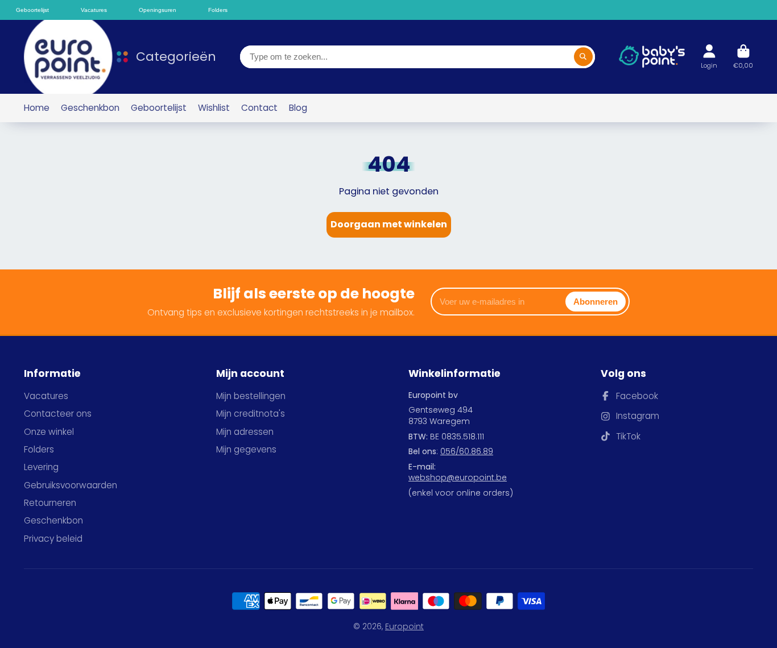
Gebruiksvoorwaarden (70, 485)
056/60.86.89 (466, 451)
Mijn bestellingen (251, 396)
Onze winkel (49, 432)
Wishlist (214, 108)
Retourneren (50, 503)
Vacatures (46, 396)
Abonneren (595, 301)
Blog (298, 108)
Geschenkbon (90, 108)
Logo (61, 57)
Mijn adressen (245, 432)
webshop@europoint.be (457, 477)
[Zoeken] (583, 57)
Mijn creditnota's (250, 413)
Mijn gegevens (246, 449)
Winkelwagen (743, 56)
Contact (259, 108)
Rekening (709, 56)
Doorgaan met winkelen (388, 224)
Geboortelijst (159, 108)
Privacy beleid (53, 539)
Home (36, 108)
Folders (39, 449)
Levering (41, 467)
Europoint (404, 626)
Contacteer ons (58, 413)
